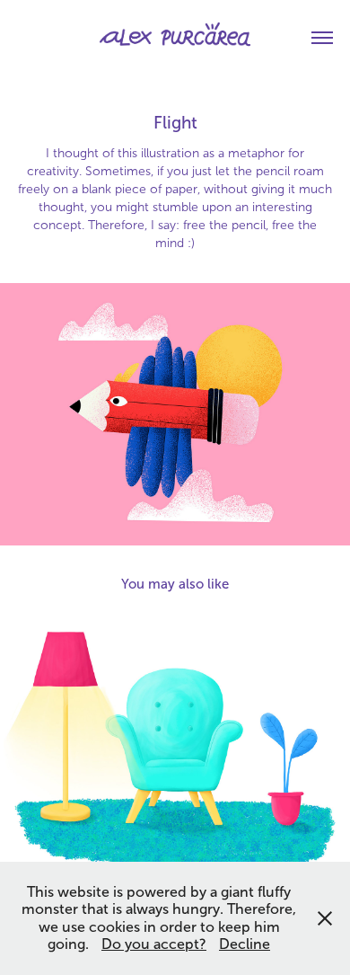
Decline (244, 944)
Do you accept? (153, 944)
